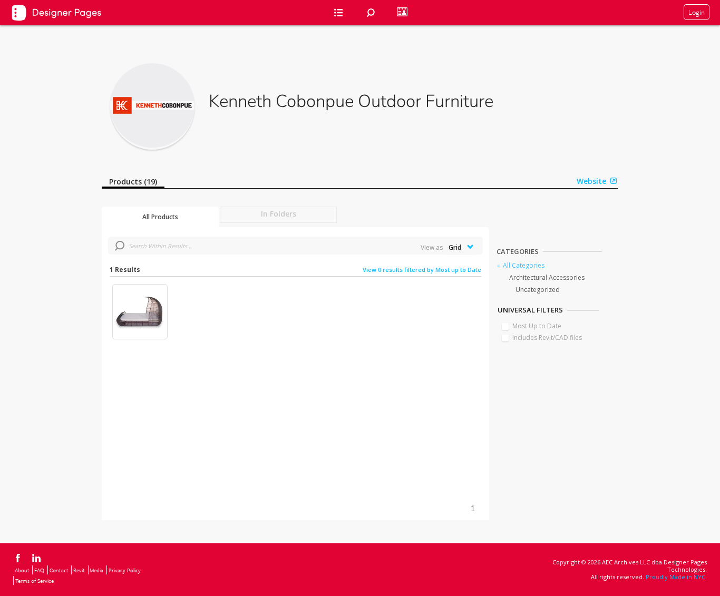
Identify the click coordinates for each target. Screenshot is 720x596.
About (22, 570)
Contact (59, 570)
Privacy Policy (125, 570)
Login (696, 12)
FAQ (39, 570)
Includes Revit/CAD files (547, 337)
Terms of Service (34, 581)
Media (96, 570)
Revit (79, 570)
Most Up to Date (536, 325)
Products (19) (133, 182)
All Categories (523, 265)
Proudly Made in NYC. (676, 577)
